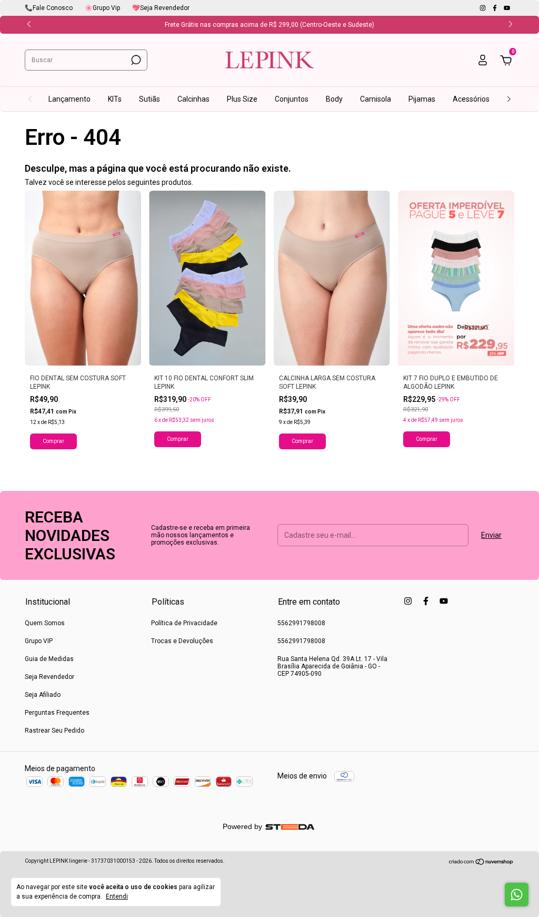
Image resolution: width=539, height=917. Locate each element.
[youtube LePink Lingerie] (507, 8)
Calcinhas (193, 99)
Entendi (117, 896)
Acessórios (471, 99)
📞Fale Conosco (49, 8)
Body (334, 99)
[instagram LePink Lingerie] (483, 8)
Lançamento (69, 99)
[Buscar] (135, 60)
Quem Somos (45, 623)
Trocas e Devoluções (182, 641)
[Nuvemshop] (481, 863)
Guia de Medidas (49, 659)
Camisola (375, 99)
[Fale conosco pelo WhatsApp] (516, 894)
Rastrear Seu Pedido (54, 730)
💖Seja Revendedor (160, 8)
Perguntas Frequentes (57, 712)
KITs (115, 99)
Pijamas (421, 99)
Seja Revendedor (49, 677)
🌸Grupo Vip (102, 8)
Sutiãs (149, 99)
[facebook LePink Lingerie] (496, 8)
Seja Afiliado (43, 694)
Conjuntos (291, 99)
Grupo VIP (39, 641)
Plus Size (242, 99)
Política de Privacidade (184, 623)
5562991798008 (301, 623)
